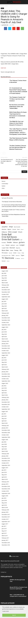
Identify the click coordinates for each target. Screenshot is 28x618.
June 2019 (4, 472)
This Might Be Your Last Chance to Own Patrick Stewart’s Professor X (16, 123)
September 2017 (6, 521)
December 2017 (6, 514)
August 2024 (5, 327)
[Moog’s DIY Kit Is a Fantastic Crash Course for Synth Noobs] (5, 589)
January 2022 (5, 399)
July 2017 (4, 526)
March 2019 (5, 479)
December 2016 (6, 542)
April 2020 (4, 449)
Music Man (5, 250)
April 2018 (4, 505)
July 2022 (4, 385)
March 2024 (5, 339)
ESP (21, 240)
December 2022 (6, 374)
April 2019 (4, 477)
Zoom (8, 261)
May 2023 (4, 362)
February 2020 (5, 453)
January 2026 (5, 287)
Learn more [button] (5, 611)
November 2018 (6, 488)
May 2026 (4, 278)
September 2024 (6, 325)
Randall (10, 252)
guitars (22, 242)
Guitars (3, 186)
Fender (9, 242)
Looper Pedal (5, 248)
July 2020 (4, 442)
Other (2, 8)
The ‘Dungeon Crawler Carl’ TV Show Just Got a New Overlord (17, 99)
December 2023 (6, 346)
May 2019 (4, 474)
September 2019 (6, 465)
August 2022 (5, 383)
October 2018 (5, 491)
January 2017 (5, 540)
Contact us (3, 572)
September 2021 (6, 409)
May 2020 (4, 446)
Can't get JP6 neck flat (7, 198)
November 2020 (6, 432)
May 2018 (4, 503)
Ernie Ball (7, 234)
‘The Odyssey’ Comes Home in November (12, 201)
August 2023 (5, 355)
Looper (22, 245)
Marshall (12, 248)
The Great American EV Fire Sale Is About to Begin (7, 161)
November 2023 (6, 348)
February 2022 (5, 397)
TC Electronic (8, 258)
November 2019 (6, 460)
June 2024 (4, 332)
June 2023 (4, 360)
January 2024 (5, 343)
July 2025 (4, 301)
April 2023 (4, 364)
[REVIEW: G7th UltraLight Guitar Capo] (5, 581)
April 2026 (4, 280)
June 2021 (4, 416)
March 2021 (5, 423)
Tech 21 (22, 258)
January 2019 (5, 484)
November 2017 (6, 517)
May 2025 (4, 306)
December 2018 (6, 486)
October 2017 (5, 519)
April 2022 (4, 392)
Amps (11, 226)
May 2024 (4, 334)
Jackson (13, 245)
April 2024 (4, 336)
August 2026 (5, 271)
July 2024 (4, 329)
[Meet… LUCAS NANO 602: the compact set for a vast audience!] (5, 596)
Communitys (5, 183)
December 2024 (6, 318)
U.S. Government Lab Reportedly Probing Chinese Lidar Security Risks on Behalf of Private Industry (14, 205)
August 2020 (5, 439)
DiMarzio (4, 232)
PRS (20, 250)
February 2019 (5, 481)
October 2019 (5, 463)
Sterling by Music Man (6, 255)
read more (3, 68)
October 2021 (5, 407)
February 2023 (5, 369)
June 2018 (4, 500)
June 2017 (4, 528)
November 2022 (6, 376)
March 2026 (5, 282)
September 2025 (6, 296)
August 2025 (5, 299)
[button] (26, 2)
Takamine (18, 255)
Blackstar (4, 229)
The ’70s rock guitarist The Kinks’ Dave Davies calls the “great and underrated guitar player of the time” (21, 163)
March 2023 (5, 367)
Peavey (16, 250)
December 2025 (6, 289)
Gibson (15, 242)
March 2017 (5, 535)
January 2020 (5, 456)
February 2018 (5, 510)
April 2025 (4, 308)
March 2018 (5, 507)
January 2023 (5, 371)
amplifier (5, 227)
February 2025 (5, 313)
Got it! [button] (14, 615)
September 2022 (6, 381)
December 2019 (6, 458)
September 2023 (6, 353)
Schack (19, 252)
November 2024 (6, 320)
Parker (11, 250)
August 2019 (5, 467)
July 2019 (4, 470)
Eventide (4, 242)
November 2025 (6, 292)
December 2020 (6, 430)
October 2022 (5, 378)
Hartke (3, 245)
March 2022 (5, 395)
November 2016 (6, 545)
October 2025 (5, 294)
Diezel (22, 229)
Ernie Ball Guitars (10, 239)
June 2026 (4, 275)
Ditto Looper (12, 232)
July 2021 (4, 414)
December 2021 (6, 402)
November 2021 (6, 404)
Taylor (22, 255)
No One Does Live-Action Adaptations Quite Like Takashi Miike (16, 106)
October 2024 (5, 322)
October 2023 (5, 350)
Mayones (18, 248)
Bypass (9, 229)
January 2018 (5, 512)
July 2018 (4, 498)
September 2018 (6, 493)
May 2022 (4, 390)
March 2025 (5, 310)
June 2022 (4, 388)
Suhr (13, 255)
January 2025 (5, 315)
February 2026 (5, 285)
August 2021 (5, 411)
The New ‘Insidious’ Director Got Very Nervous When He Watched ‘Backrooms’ (17, 147)
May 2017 (4, 531)
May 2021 (4, 418)
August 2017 (5, 524)
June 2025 (4, 303)
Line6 (17, 245)
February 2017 (5, 538)
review (14, 253)
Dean (18, 229)
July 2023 (4, 357)
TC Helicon (17, 258)
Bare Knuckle (17, 227)
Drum (20, 232)
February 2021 (5, 425)
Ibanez (8, 245)
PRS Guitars (5, 253)
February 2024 (5, 341)
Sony (23, 253)
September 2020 (6, 437)
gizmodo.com (5, 25)
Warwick (4, 261)
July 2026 (4, 273)
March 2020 (5, 451)
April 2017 (4, 533)
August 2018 (5, 496)
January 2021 (5, 428)
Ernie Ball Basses (9, 237)
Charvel (14, 229)
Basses (3, 181)
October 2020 (5, 435)
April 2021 (4, 421)
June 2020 (4, 444)
